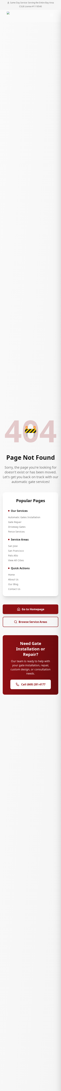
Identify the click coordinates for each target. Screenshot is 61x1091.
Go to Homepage (33, 609)
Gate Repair (15, 522)
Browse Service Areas (33, 622)
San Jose (13, 546)
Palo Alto (13, 555)
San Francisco (16, 550)
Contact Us (14, 589)
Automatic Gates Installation (24, 517)
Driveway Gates (17, 526)
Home (11, 574)
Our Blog (13, 584)
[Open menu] (51, 15)
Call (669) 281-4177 (33, 684)
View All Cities (16, 560)
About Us (13, 579)
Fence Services (16, 531)
